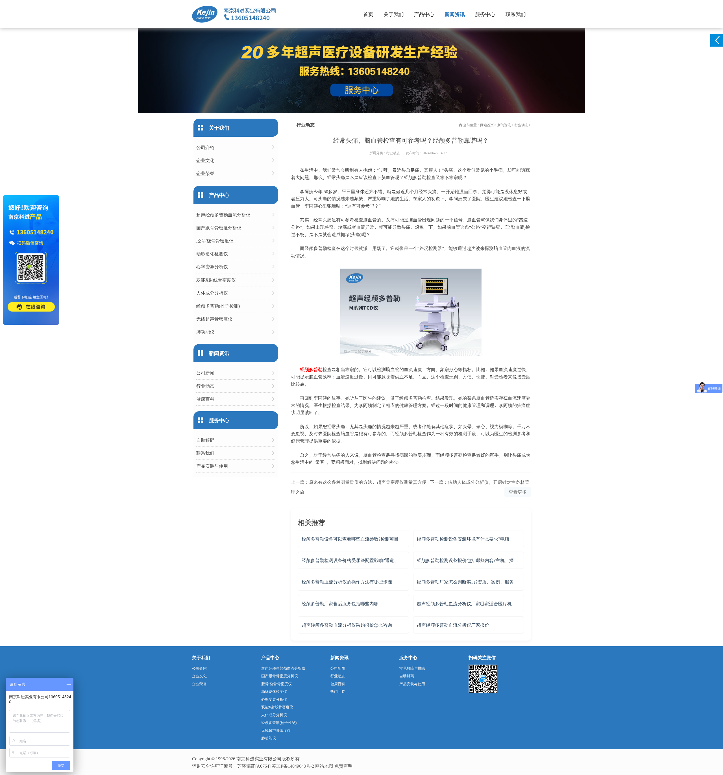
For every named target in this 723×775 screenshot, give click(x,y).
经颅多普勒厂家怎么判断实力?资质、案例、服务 (465, 581)
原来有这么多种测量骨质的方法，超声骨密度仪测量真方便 (367, 482)
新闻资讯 (455, 14)
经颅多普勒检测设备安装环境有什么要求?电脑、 (465, 538)
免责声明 (343, 766)
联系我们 (516, 14)
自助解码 (205, 440)
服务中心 (485, 14)
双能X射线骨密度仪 (216, 280)
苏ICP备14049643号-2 (293, 766)
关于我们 (394, 14)
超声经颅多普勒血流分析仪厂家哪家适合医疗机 (464, 603)
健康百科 (205, 399)
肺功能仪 (205, 331)
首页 (368, 14)
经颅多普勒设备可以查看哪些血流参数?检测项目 (350, 538)
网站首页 (487, 125)
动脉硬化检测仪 (212, 253)
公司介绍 (205, 147)
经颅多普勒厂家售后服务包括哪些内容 (340, 603)
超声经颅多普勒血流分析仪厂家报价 (453, 625)
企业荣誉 (205, 173)
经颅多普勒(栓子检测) (218, 305)
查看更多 (518, 492)
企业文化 (205, 160)
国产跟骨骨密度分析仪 (218, 227)
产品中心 (424, 14)
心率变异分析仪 (212, 266)
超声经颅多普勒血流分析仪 (223, 214)
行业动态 (521, 125)
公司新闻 (205, 372)
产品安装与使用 (212, 466)
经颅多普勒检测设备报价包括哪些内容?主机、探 (465, 560)
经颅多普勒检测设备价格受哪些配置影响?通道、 (350, 560)
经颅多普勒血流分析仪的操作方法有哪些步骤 (347, 581)
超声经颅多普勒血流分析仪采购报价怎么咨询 (347, 625)
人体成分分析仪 (212, 292)
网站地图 (324, 766)
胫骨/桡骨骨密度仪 (215, 240)
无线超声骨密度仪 (214, 318)
